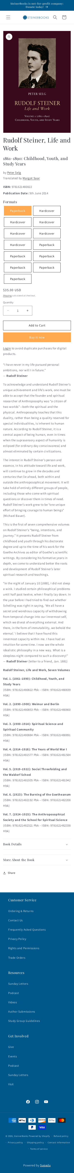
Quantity (8, 302)
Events (12, 1056)
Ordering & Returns (21, 911)
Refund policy (61, 1136)
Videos (12, 1002)
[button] (8, 17)
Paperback (46, 245)
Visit (11, 1084)
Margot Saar (31, 178)
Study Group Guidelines (24, 1021)
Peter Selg (14, 172)
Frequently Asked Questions (27, 929)
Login (7, 348)
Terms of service (38, 1148)
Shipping (7, 295)
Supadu (45, 1165)
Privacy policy (15, 1142)
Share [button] (11, 873)
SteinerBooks (21, 1136)
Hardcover (46, 211)
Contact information (59, 1142)
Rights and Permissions (23, 948)
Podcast (13, 993)
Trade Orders (16, 958)
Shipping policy (35, 1142)
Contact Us (15, 920)
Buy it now (37, 337)
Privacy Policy (17, 939)
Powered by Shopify (39, 1136)
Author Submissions (21, 1011)
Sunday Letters (18, 984)
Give (11, 1047)
